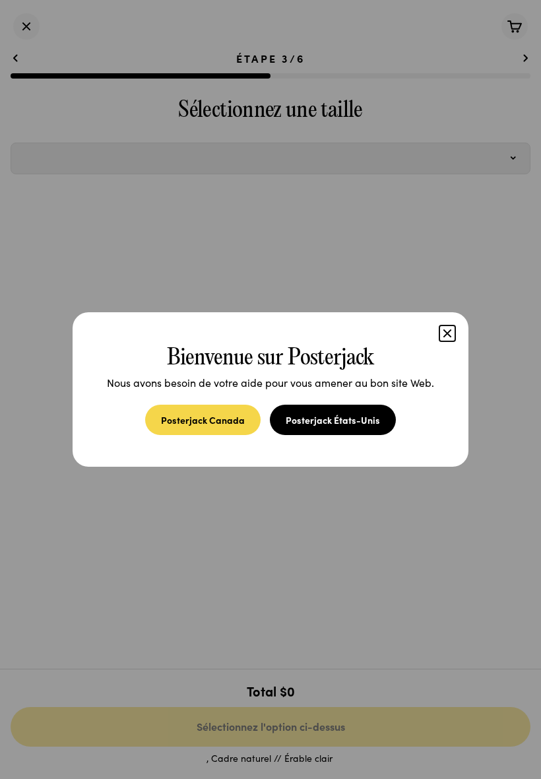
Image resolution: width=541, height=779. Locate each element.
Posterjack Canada (203, 419)
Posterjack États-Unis (333, 419)
